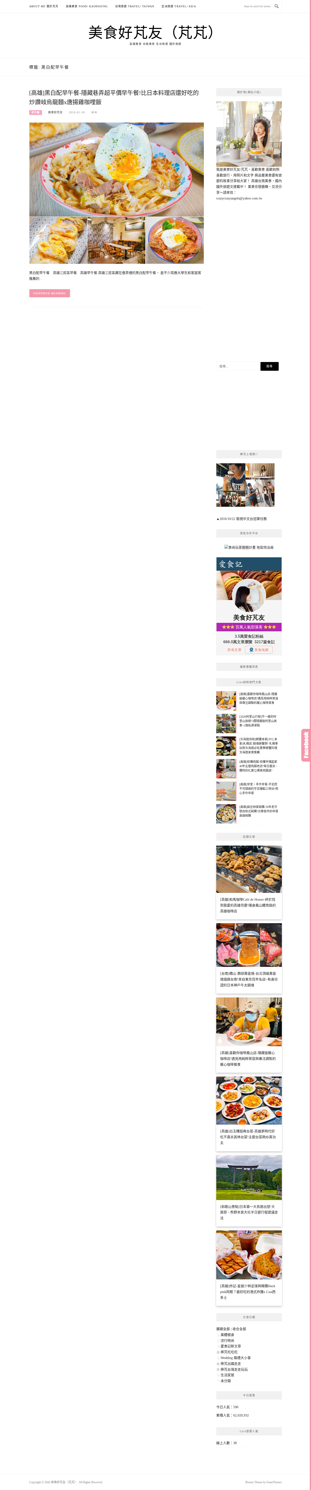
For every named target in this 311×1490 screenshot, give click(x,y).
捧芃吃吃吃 (229, 1352)
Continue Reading (49, 293)
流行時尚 (227, 1340)
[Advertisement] (249, 281)
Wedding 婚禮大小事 (236, 1358)
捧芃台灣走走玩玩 (234, 1369)
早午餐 (36, 112)
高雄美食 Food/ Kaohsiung (87, 6)
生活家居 (227, 1375)
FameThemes (274, 1482)
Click (306, 745)
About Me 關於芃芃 (44, 6)
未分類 (226, 1381)
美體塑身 (227, 1335)
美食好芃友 (55, 112)
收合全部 (239, 1329)
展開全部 (223, 1329)
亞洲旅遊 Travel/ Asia (179, 6)
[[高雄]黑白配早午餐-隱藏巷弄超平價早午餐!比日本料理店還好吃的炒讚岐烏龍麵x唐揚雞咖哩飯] (116, 193)
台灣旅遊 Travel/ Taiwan (135, 6)
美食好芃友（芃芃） (155, 32)
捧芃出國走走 (231, 1364)
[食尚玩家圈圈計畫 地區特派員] (249, 549)
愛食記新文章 (231, 1346)
